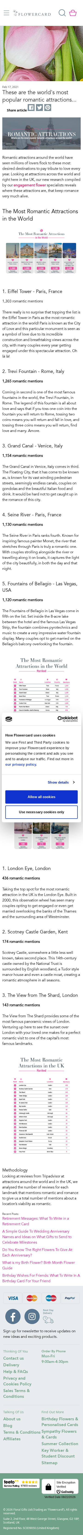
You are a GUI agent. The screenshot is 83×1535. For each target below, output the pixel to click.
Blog (7, 1426)
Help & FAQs (15, 1372)
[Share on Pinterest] (48, 107)
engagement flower (30, 185)
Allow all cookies (41, 797)
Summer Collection (60, 1444)
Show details (58, 782)
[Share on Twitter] (39, 107)
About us (12, 1419)
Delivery (11, 1365)
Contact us (13, 1358)
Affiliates (12, 1439)
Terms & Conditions (22, 1432)
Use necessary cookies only (41, 812)
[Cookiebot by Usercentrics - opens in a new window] (58, 719)
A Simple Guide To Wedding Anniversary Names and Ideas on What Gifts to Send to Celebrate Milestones (36, 1237)
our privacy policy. (21, 764)
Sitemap (49, 1463)
